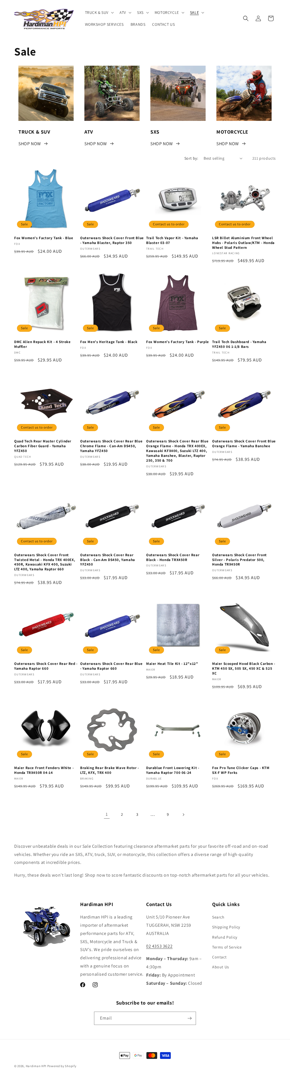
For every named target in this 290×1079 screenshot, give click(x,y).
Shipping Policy (226, 927)
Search (218, 917)
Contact (219, 957)
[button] (99, 12)
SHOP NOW (29, 144)
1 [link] (107, 814)
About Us (220, 966)
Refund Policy (224, 937)
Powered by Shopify (61, 1066)
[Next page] (183, 814)
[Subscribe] (189, 1018)
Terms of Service (227, 947)
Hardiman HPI (36, 1066)
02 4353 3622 (159, 946)
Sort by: (191, 158)
